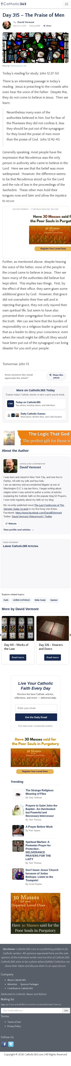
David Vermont (26, 22)
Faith (6, 600)
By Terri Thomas (33, 819)
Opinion (53, 600)
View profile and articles (18, 529)
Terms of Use (14, 1022)
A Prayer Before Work (39, 826)
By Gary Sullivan (34, 797)
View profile (34, 26)
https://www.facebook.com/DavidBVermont (39, 512)
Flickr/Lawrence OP (18, 66)
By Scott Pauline (34, 884)
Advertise (12, 984)
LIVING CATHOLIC (21, 600)
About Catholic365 (16, 980)
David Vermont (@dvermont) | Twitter (32, 516)
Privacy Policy (14, 1026)
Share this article (57, 376)
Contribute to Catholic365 (20, 988)
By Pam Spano (33, 830)
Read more (18, 657)
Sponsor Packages (29, 984)
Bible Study (40, 600)
